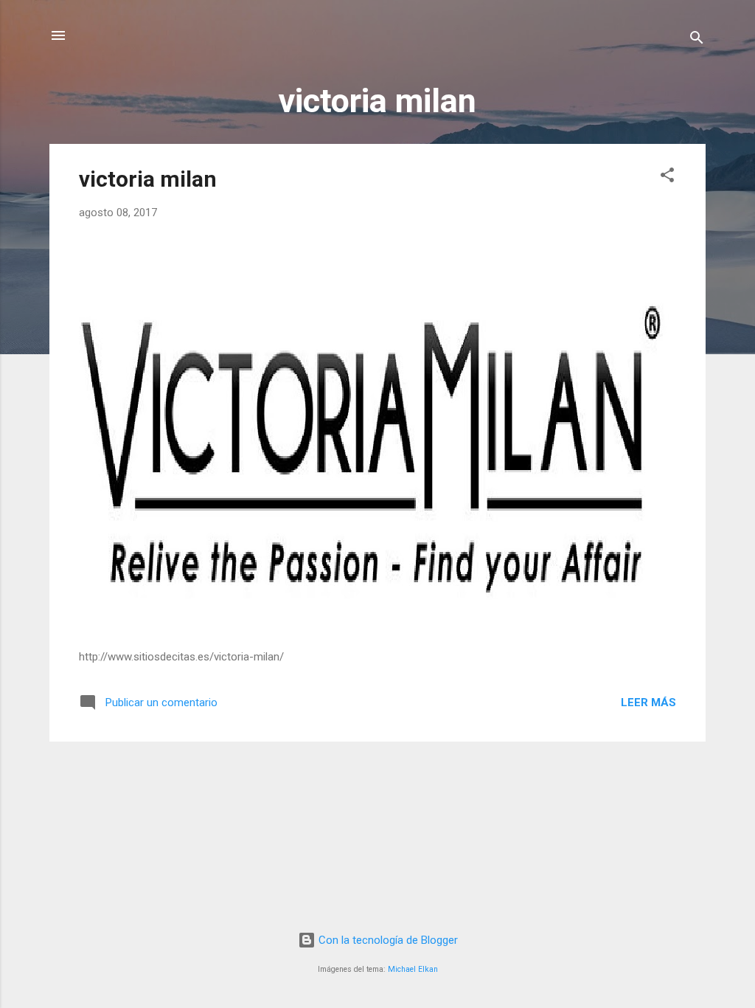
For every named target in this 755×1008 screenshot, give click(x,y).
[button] (667, 177)
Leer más (648, 702)
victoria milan (148, 179)
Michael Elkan (413, 969)
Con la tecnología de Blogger (387, 940)
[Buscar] (697, 40)
